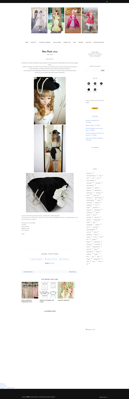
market (95, 232)
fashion (88, 207)
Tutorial (88, 259)
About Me (88, 42)
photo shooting (97, 241)
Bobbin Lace (67, 42)
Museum (81, 42)
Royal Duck (95, 91)
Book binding (97, 190)
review (88, 246)
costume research (90, 200)
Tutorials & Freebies (44, 42)
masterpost (89, 234)
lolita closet (95, 227)
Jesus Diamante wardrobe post (27, 301)
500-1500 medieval (90, 185)
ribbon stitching (96, 246)
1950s (98, 178)
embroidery (89, 205)
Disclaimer (2, 384)
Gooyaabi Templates (50, 397)
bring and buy (89, 192)
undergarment (97, 259)
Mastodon (89, 91)
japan (94, 222)
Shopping (98, 251)
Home (26, 42)
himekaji (88, 219)
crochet (98, 200)
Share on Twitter (52, 259)
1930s (88, 178)
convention (98, 192)
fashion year (95, 207)
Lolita (88, 227)
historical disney (97, 219)
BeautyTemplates (34, 397)
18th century (89, 173)
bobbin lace (89, 190)
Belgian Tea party (90, 125)
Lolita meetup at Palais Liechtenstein (94, 138)
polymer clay (89, 244)
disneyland (97, 202)
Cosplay (88, 195)
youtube (88, 85)
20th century (98, 183)
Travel (98, 256)
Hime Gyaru (51, 263)
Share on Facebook (37, 259)
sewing (95, 249)
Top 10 (88, 256)
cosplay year (96, 195)
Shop (74, 42)
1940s (93, 178)
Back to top (103, 397)
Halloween (89, 217)
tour (93, 256)
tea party (96, 254)
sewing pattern (90, 251)
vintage (99, 261)
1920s (100, 175)
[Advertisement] (49, 241)
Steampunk (89, 254)
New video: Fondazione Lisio (92, 120)
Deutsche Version (99, 42)
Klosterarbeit (89, 224)
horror (88, 222)
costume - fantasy (98, 197)
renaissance (97, 244)
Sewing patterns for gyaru (47, 301)
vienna (93, 261)
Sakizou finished (64, 300)
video (88, 261)
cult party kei (89, 202)
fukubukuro (89, 212)
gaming (97, 212)
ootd (87, 239)
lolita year (89, 232)
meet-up (95, 234)
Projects (33, 42)
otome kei (94, 239)
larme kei (97, 224)
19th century (89, 183)
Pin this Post (65, 259)
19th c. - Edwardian (90, 180)
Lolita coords (57, 42)
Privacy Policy (3, 386)
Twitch (101, 85)
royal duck (89, 249)
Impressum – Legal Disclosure (7, 387)
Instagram (95, 85)
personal (88, 241)
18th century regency (91, 175)
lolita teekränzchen (91, 229)
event (96, 205)
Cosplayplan (89, 197)
